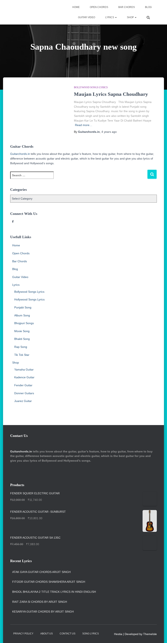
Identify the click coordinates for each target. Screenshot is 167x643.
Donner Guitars (24, 393)
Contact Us (67, 633)
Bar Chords (126, 7)
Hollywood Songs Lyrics (29, 299)
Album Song (22, 315)
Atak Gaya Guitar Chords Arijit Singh (41, 572)
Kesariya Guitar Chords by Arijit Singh (43, 611)
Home (76, 7)
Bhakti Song (22, 338)
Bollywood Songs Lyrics (91, 87)
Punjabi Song (22, 307)
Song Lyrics (90, 633)
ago (109, 131)
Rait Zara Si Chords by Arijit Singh (39, 601)
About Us (46, 633)
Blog (148, 7)
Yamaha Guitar (24, 369)
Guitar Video (86, 17)
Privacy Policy (23, 633)
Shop (130, 17)
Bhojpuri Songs (24, 323)
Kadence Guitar (24, 377)
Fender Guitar (23, 385)
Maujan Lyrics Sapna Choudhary (111, 94)
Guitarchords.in (20, 153)
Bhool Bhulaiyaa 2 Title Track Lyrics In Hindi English (54, 591)
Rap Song (20, 346)
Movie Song (22, 331)
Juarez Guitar (23, 401)
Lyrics (110, 17)
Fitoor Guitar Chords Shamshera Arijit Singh (48, 581)
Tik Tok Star (21, 354)
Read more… (83, 125)
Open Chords (99, 7)
